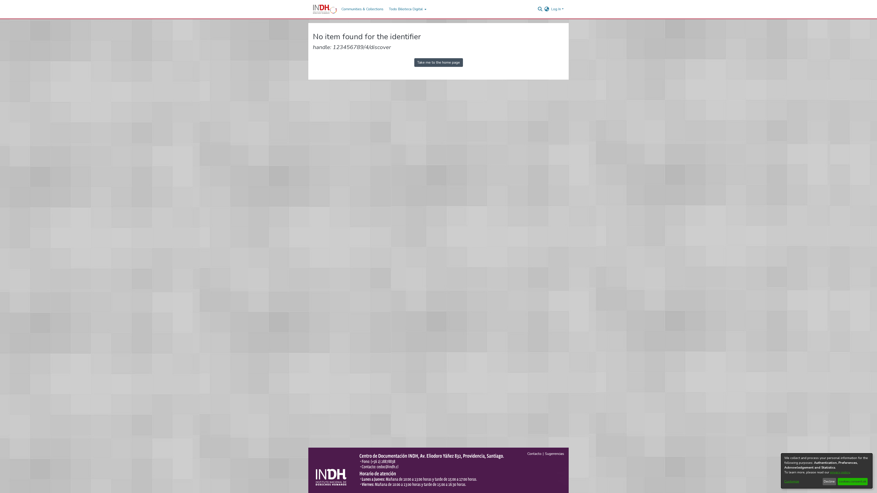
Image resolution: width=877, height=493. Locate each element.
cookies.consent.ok (852, 481)
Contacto (534, 453)
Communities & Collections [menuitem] (362, 9)
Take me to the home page (438, 62)
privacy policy (840, 472)
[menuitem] (547, 9)
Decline (829, 481)
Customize (791, 481)
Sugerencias (554, 453)
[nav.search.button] (540, 9)
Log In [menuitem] (556, 9)
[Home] (325, 9)
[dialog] (826, 470)
